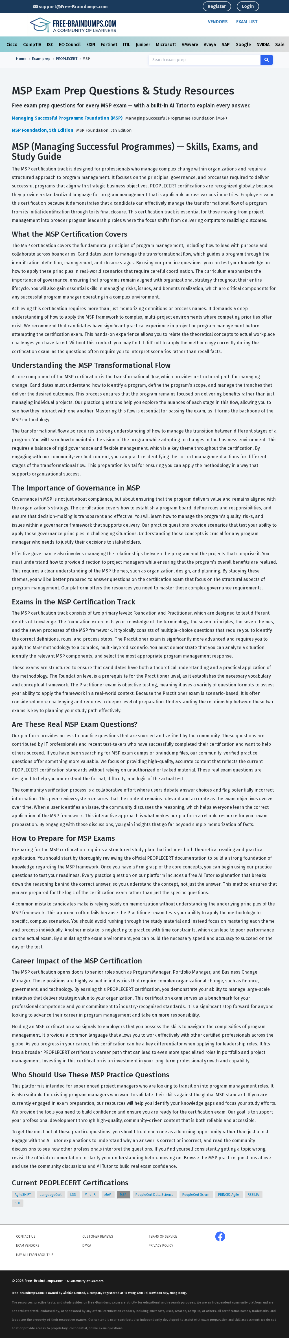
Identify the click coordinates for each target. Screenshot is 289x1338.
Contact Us (26, 1236)
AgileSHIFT (23, 1195)
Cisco (12, 44)
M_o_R (91, 1195)
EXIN (91, 44)
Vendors (218, 21)
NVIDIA (264, 44)
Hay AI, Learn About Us (35, 1255)
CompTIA (32, 44)
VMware (190, 44)
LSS (73, 1195)
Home (21, 59)
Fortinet (110, 44)
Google (243, 44)
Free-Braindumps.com (44, 1281)
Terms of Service (163, 1236)
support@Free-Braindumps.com (73, 6)
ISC (50, 44)
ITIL (127, 44)
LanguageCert (51, 1195)
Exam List (246, 21)
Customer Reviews (97, 1236)
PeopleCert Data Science (154, 1195)
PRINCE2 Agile (229, 1195)
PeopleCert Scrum (196, 1195)
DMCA (86, 1246)
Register (217, 6)
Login (248, 6)
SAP (226, 44)
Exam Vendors (28, 1246)
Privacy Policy (161, 1246)
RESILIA (254, 1195)
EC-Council (70, 44)
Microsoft (166, 44)
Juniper (143, 44)
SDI (18, 1203)
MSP (123, 1195)
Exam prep (41, 59)
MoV (108, 1195)
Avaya (210, 44)
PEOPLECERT (66, 59)
